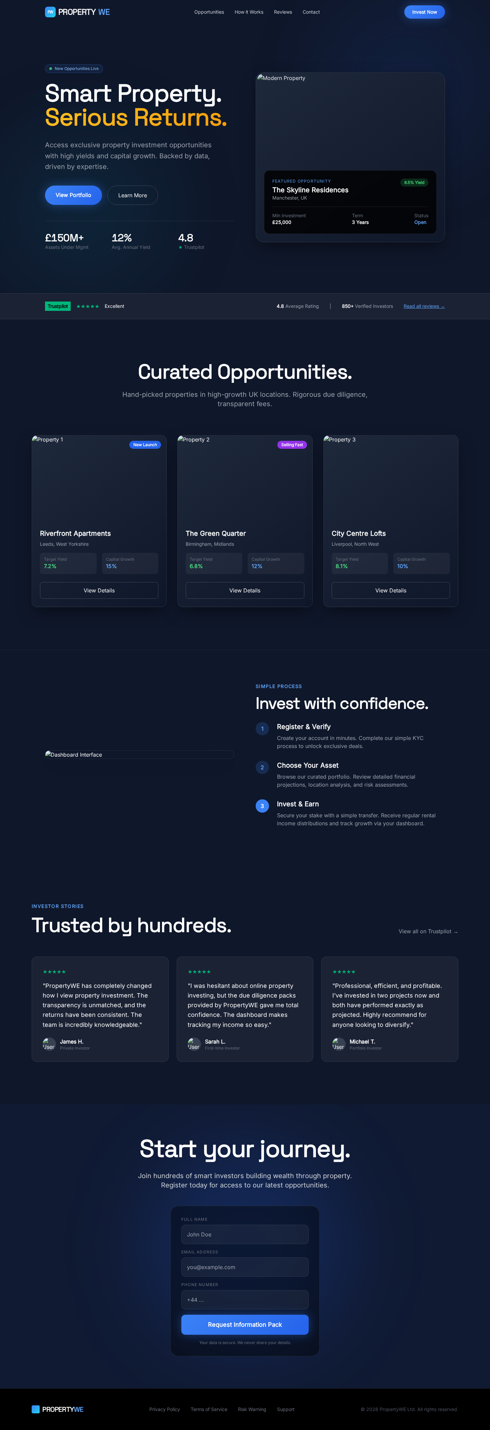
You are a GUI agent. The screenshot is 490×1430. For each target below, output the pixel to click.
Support (286, 1409)
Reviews (283, 12)
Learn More (132, 195)
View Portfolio (73, 195)
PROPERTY (79, 12)
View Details (99, 590)
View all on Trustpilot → (428, 931)
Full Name (194, 1219)
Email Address (200, 1251)
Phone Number (199, 1284)
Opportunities (209, 12)
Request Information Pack (245, 1324)
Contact (311, 12)
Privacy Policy (164, 1409)
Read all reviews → (424, 306)
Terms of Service (209, 1409)
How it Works (249, 12)
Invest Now (424, 12)
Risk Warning (252, 1409)
